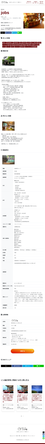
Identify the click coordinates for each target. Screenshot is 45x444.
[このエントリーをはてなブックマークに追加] (43, 436)
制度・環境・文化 (19, 435)
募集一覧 (24, 435)
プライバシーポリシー (31, 435)
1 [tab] (21, 416)
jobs (5, 16)
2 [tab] (23, 416)
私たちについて (12, 435)
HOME (2, 16)
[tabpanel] (8, 397)
